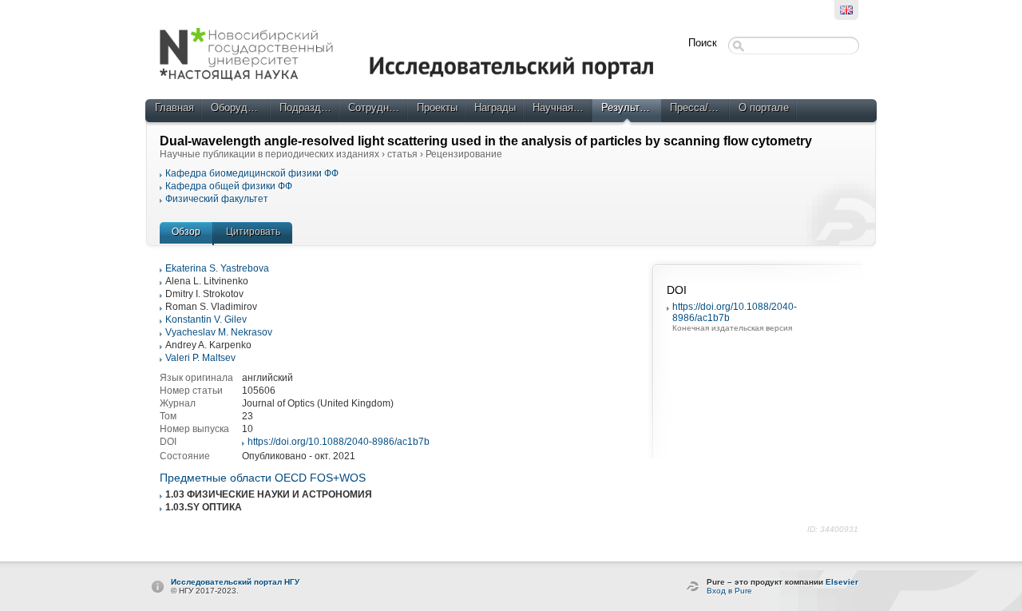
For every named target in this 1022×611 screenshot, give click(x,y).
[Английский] (846, 10)
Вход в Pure (729, 590)
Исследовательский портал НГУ (235, 581)
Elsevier (842, 581)
